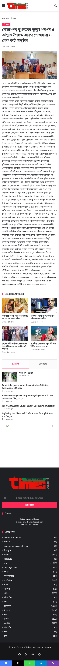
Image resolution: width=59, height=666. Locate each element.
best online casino (12, 537)
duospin (7, 550)
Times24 (47, 647)
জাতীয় (6, 593)
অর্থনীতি (6, 571)
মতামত (6, 619)
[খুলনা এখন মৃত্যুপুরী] (9, 377)
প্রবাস (5, 601)
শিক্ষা (5, 631)
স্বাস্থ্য (5, 636)
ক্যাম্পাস (6, 584)
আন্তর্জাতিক (8, 580)
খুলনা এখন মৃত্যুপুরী (26, 372)
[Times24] (18, 6)
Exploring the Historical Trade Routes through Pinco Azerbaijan (27, 415)
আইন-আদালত (9, 576)
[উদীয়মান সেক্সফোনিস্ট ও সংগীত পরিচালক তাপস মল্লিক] (44, 305)
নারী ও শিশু (8, 597)
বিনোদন (13, 18)
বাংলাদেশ (7, 606)
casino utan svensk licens (16, 546)
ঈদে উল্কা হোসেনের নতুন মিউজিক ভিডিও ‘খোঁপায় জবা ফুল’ (43, 345)
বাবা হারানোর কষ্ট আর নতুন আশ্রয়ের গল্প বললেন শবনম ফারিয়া (15, 317)
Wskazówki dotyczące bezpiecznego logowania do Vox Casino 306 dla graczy (27, 397)
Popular (43, 364)
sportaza (8, 559)
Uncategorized (10, 567)
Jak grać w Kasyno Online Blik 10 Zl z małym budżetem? (28, 406)
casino (7, 541)
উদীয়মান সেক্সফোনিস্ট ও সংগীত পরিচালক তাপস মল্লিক (42, 317)
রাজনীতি (7, 623)
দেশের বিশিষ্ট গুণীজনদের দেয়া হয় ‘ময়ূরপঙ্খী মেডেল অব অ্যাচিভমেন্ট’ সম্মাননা (14, 346)
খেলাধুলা (7, 589)
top (5, 563)
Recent (15, 364)
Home (6, 18)
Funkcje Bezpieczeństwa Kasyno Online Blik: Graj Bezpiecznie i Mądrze (25, 387)
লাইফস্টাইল (8, 627)
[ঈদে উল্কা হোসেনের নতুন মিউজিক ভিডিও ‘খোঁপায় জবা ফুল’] (44, 333)
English (7, 554)
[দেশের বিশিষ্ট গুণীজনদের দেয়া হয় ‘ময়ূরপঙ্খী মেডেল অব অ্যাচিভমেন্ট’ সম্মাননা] (15, 333)
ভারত (6, 614)
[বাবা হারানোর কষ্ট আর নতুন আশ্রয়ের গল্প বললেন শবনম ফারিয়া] (15, 305)
